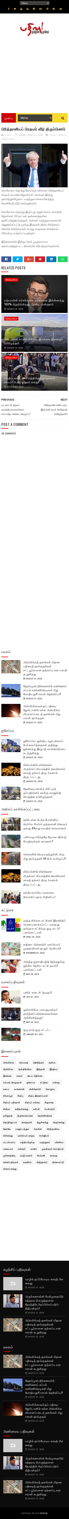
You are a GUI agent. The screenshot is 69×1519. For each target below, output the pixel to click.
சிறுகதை (49, 1102)
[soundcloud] (60, 9)
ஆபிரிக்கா (8, 1069)
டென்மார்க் (50, 1108)
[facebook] (9, 9)
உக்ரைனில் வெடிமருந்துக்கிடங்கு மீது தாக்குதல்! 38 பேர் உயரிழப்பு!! (44, 856)
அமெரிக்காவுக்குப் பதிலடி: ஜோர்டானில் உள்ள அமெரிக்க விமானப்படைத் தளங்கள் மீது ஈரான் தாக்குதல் (42, 712)
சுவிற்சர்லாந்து (21, 1108)
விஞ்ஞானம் (42, 1162)
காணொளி (19, 1088)
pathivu (44, 1513)
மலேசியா (59, 1142)
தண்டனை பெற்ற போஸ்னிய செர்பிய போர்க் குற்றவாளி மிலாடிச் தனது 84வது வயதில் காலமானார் (45, 823)
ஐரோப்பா (31, 1082)
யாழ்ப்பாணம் (26, 1155)
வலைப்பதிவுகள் (10, 1162)
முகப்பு (8, 118)
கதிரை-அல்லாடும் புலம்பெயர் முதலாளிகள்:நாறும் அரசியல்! (42, 946)
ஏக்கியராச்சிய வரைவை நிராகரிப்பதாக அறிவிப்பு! (39, 894)
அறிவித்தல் (38, 1062)
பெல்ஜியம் (44, 1135)
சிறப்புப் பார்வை (32, 1102)
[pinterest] (53, 9)
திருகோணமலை (25, 1115)
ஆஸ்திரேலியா (25, 1069)
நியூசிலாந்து (42, 1122)
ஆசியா (52, 1062)
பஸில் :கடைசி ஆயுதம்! (37, 992)
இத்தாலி (41, 1069)
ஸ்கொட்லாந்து (10, 1168)
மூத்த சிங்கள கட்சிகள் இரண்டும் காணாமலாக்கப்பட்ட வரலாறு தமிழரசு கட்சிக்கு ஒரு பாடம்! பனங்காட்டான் (44, 926)
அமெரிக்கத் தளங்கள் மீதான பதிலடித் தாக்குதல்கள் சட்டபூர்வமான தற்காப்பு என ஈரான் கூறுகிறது (45, 668)
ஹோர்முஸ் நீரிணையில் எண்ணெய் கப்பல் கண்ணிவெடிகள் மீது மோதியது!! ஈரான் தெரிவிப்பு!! (45, 690)
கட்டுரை (44, 1082)
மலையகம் (8, 1148)
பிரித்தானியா (8, 138)
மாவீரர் (33, 1148)
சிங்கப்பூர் (8, 1095)
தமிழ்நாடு (8, 1115)
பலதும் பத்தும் (22, 1128)
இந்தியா (54, 1069)
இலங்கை (7, 1075)
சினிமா (6, 1108)
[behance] (40, 9)
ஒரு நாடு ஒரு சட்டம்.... (37, 1029)
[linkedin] (27, 9)
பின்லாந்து (8, 1135)
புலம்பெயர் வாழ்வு (26, 1135)
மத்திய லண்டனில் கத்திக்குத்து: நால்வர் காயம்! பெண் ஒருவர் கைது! (30, 380)
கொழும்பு (50, 1088)
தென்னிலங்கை (45, 1115)
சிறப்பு (21, 1095)
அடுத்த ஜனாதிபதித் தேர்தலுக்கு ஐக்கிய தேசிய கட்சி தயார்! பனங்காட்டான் (44, 965)
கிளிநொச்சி (35, 1088)
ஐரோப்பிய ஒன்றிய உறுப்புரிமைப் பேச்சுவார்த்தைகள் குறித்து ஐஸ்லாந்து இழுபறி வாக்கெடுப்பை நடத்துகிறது (44, 747)
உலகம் (20, 1075)
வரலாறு (53, 1155)
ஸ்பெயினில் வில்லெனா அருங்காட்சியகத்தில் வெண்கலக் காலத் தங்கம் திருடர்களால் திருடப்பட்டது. (44, 771)
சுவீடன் (36, 1108)
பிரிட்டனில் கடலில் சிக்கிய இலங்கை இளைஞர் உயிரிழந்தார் (33, 341)
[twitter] (14, 9)
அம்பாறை (23, 1062)
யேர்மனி (41, 1155)
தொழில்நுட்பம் (10, 1122)
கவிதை (56, 1082)
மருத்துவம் (45, 1142)
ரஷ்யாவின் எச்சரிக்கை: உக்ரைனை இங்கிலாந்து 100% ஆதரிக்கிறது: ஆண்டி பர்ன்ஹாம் (34, 302)
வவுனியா (27, 1162)
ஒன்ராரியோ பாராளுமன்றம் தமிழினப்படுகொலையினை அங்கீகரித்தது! (40, 1013)
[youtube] (21, 9)
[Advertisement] (34, 73)
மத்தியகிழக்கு (27, 1142)
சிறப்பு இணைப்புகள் (38, 1095)
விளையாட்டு (58, 1162)
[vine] (47, 9)
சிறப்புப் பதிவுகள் (58, 134)
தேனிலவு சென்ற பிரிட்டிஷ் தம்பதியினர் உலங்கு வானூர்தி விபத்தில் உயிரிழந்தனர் (42, 792)
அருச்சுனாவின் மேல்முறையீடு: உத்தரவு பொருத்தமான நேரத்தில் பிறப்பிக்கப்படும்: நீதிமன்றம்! (44, 1302)
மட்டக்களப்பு (9, 1142)
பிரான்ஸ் (38, 1128)
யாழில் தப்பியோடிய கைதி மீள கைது (44, 1281)
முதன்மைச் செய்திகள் (53, 1148)
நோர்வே (7, 1128)
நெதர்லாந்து (59, 1122)
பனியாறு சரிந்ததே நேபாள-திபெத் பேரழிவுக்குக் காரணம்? (45, 839)
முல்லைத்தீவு (9, 1155)
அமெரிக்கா (8, 1062)
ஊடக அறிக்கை (35, 1075)
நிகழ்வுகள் (27, 1122)
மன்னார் (22, 1148)
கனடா (6, 1088)
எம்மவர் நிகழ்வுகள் (12, 1082)
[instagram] (34, 9)
